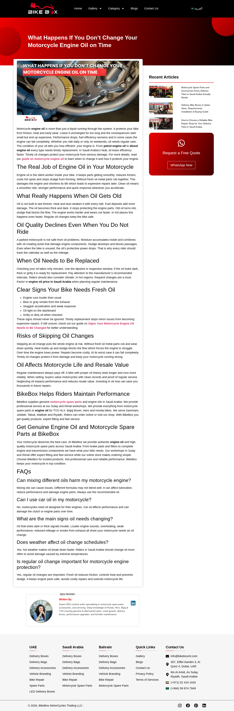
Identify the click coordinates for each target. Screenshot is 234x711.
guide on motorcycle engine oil (43, 158)
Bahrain (105, 647)
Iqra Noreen (67, 594)
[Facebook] (188, 705)
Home (78, 8)
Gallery (92, 8)
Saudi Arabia (72, 647)
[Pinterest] (196, 705)
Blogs (134, 8)
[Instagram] (180, 705)
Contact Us (151, 8)
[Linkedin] (204, 705)
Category (114, 8)
